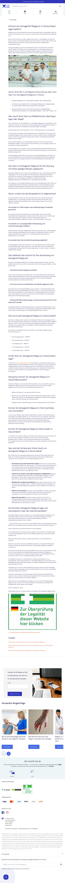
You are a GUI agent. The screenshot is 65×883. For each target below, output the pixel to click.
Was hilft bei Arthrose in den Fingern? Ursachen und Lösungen (39, 738)
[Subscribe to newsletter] (61, 864)
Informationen (5, 854)
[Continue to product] (14, 722)
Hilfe (60, 764)
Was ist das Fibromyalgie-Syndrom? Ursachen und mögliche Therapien (14, 738)
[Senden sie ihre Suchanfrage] (60, 6)
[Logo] (6, 6)
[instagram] (7, 812)
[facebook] (3, 812)
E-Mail (9, 683)
